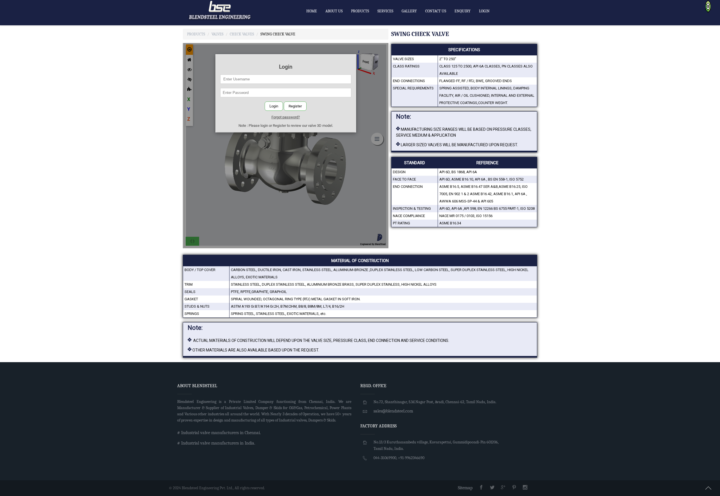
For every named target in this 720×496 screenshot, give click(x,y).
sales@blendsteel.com (393, 411)
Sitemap (465, 487)
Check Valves (242, 34)
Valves (217, 34)
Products (196, 34)
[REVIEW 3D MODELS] (708, 6)
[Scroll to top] (708, 487)
